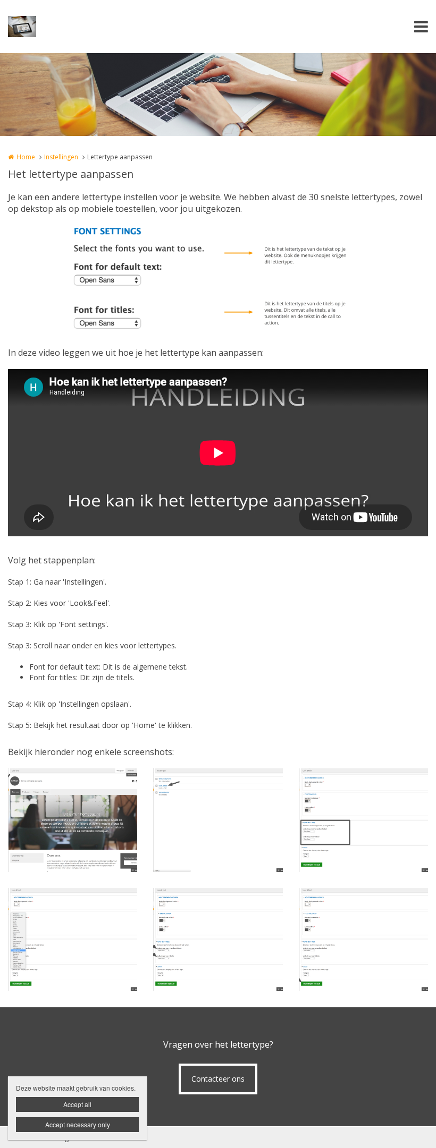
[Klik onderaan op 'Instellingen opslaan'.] (363, 939)
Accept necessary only (77, 1124)
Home (25, 156)
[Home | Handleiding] (38, 26)
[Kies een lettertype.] (72, 939)
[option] (218, 278)
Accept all (77, 1104)
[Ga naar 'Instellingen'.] (72, 820)
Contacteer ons (218, 1079)
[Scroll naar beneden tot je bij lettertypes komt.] (363, 820)
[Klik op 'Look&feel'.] (217, 820)
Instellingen (61, 156)
